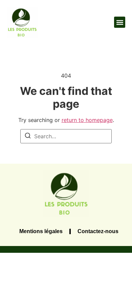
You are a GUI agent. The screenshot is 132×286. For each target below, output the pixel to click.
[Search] (28, 136)
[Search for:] (66, 136)
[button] (119, 22)
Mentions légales (41, 231)
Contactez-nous (98, 231)
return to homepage (87, 120)
